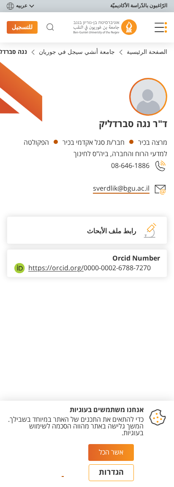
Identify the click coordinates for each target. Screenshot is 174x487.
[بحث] (50, 27)
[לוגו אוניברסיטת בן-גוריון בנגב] (105, 27)
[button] (161, 27)
